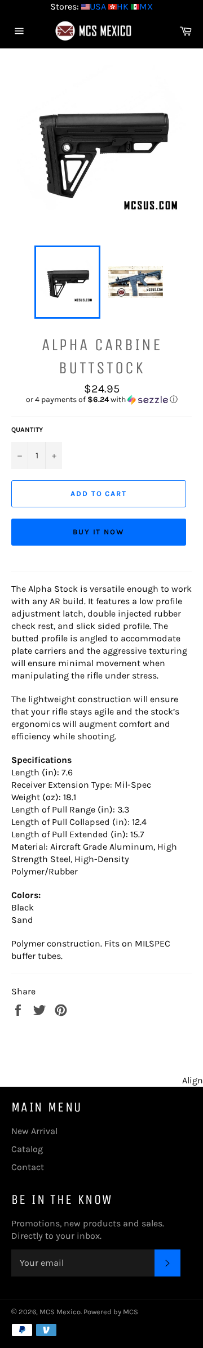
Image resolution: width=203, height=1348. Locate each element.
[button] (101, 400)
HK (123, 6)
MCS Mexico (60, 1311)
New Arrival (34, 1131)
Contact (27, 1167)
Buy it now (99, 532)
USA (98, 6)
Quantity (27, 430)
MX (146, 6)
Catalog (27, 1149)
